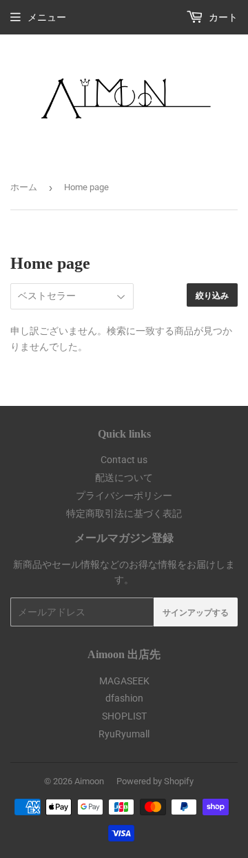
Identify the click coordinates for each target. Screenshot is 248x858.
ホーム (23, 187)
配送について (124, 477)
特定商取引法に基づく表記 (124, 513)
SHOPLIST (124, 716)
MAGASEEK (124, 680)
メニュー (47, 17)
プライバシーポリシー (124, 495)
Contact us (124, 459)
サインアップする (196, 612)
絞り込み (212, 295)
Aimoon (89, 781)
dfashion (124, 698)
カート (222, 17)
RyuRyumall (124, 733)
